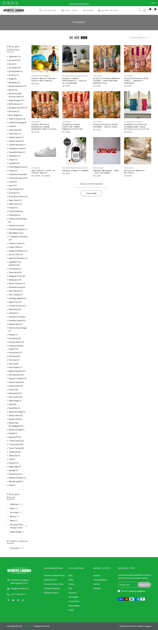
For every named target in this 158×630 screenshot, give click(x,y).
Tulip (11, 459)
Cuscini (12, 182)
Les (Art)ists (14, 269)
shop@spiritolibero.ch (20, 588)
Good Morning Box (16, 229)
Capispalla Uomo (15, 152)
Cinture (12, 170)
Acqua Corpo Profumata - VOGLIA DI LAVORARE (74, 80)
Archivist (12, 75)
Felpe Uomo (13, 204)
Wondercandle (15, 481)
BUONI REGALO (110, 10)
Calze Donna (14, 130)
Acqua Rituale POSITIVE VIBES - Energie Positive (72, 126)
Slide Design (14, 400)
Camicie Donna (15, 137)
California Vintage (16, 122)
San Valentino (14, 375)
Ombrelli (12, 313)
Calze (11, 126)
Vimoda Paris (14, 474)
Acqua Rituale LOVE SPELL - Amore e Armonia (136, 80)
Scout (11, 389)
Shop (71, 575)
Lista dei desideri (100, 580)
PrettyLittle (14, 352)
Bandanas (13, 82)
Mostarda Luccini (16, 287)
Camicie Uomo (14, 141)
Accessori (13, 60)
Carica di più (91, 193)
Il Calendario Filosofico (18, 236)
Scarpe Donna (14, 382)
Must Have (13, 291)
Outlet (71, 610)
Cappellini (13, 156)
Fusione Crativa (15, 225)
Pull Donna (13, 356)
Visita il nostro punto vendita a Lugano (135, 626)
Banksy (14, 516)
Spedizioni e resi (50, 580)
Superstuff (13, 437)
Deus (11, 185)
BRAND (90, 10)
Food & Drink (14, 211)
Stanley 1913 (14, 419)
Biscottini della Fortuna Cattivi (18, 526)
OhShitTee (13, 309)
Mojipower (13, 280)
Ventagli (12, 470)
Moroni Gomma (15, 283)
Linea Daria (13, 272)
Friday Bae (13, 215)
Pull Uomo (13, 360)
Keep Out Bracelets (17, 258)
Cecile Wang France (17, 167)
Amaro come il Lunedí (75, 171)
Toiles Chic (13, 455)
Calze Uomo (13, 133)
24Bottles (13, 56)
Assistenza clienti (51, 593)
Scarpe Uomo (14, 386)
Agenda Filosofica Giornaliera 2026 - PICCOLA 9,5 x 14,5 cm (136, 126)
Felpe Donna (14, 200)
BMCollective (14, 104)
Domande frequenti (52, 588)
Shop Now (13, 393)
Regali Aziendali (15, 371)
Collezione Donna (16, 174)
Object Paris (14, 302)
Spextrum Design (16, 412)
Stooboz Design (15, 429)
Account (96, 575)
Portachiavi (13, 338)
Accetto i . (133, 591)
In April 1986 (14, 247)
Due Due (12, 193)
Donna (71, 584)
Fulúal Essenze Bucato (18, 219)
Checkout (97, 588)
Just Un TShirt (14, 254)
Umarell (12, 463)
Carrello (96, 584)
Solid (11, 404)
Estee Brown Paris (16, 196)
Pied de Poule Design (40, 76)
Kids (70, 588)
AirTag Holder (14, 71)
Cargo (11, 159)
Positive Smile (14, 342)
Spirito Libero (14, 415)
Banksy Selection (16, 86)
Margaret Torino (15, 276)
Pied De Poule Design (18, 328)
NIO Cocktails (14, 294)
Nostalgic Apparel (16, 298)
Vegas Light (13, 466)
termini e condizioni (137, 591)
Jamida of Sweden (16, 251)
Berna (11, 90)
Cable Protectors (16, 119)
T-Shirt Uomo (14, 444)
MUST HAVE (71, 10)
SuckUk (11, 433)
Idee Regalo (14, 233)
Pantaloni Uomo (15, 320)
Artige (11, 79)
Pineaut (12, 335)
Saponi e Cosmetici (16, 378)
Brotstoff (13, 111)
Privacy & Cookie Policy (53, 584)
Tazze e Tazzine (15, 448)
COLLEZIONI (50, 10)
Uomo (71, 580)
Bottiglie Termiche (16, 108)
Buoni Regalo (14, 115)
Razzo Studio (14, 367)
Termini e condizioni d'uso (54, 575)
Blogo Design (14, 100)
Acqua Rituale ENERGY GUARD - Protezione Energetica (106, 80)
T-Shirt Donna (14, 441)
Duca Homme (14, 189)
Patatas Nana (14, 324)
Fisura (11, 207)
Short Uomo (13, 397)
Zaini (11, 485)
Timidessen (13, 452)
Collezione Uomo (16, 178)
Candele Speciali (15, 145)
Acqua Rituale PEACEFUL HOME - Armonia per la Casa (44, 126)
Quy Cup (12, 363)
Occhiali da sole (15, 306)
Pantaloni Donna (16, 317)
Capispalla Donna (16, 148)
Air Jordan (13, 67)
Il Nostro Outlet (15, 243)
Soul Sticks (13, 408)
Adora (11, 64)
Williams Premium (16, 478)
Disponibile (17, 548)
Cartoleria (13, 163)
